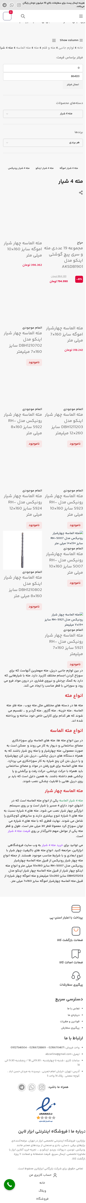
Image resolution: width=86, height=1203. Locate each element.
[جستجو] (23, 16)
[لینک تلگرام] (4, 5)
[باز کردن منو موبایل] (81, 16)
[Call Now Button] (9, 1184)
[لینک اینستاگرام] (19, 5)
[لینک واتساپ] (12, 5)
